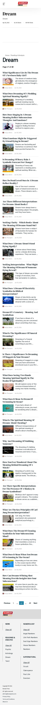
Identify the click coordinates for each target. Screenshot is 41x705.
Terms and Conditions (9, 699)
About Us (5, 701)
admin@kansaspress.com (9, 694)
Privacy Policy (6, 696)
